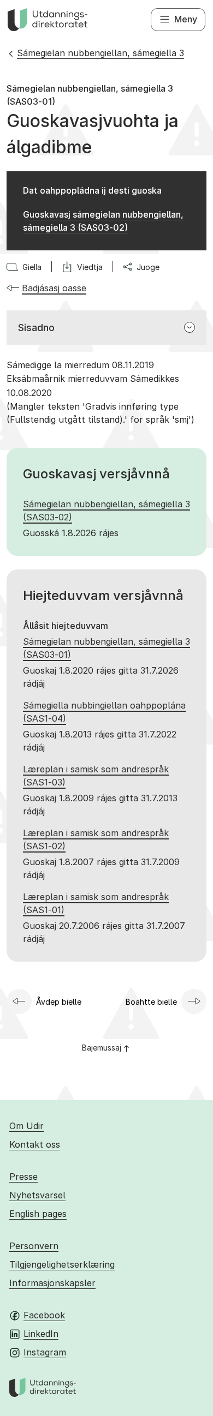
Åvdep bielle (58, 1001)
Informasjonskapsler (52, 1282)
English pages (38, 1213)
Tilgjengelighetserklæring (62, 1264)
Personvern (33, 1245)
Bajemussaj (101, 1047)
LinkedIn (40, 1333)
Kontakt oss (34, 1144)
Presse (23, 1176)
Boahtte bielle (151, 1001)
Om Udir (26, 1125)
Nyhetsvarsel (37, 1195)
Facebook (44, 1315)
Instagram (44, 1352)
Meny (185, 19)
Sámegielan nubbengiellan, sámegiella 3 (100, 52)
